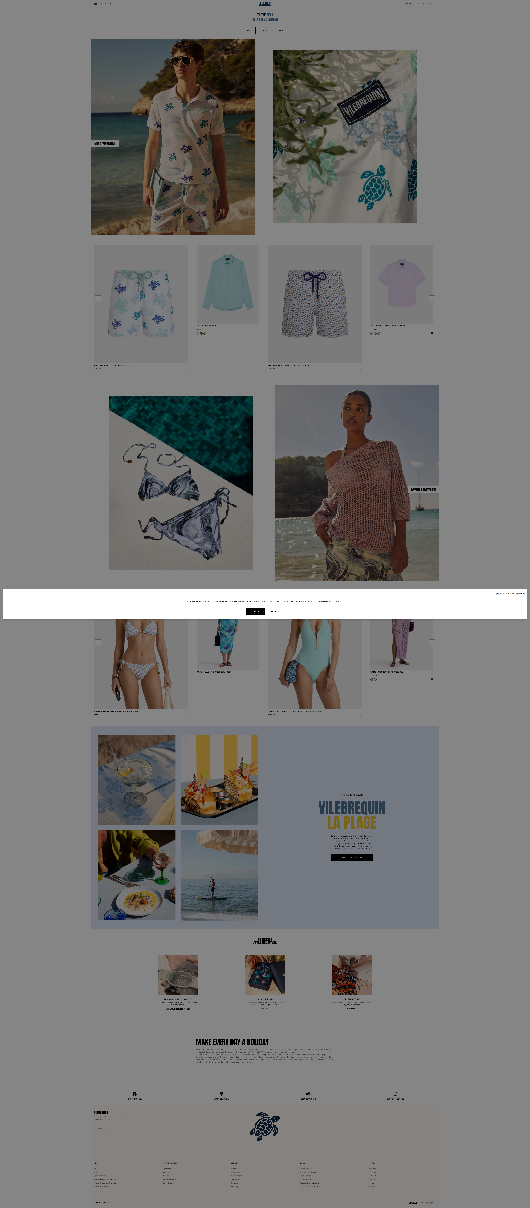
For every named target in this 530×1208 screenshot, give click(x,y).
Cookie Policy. (337, 601)
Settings (275, 611)
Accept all (256, 611)
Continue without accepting (510, 594)
